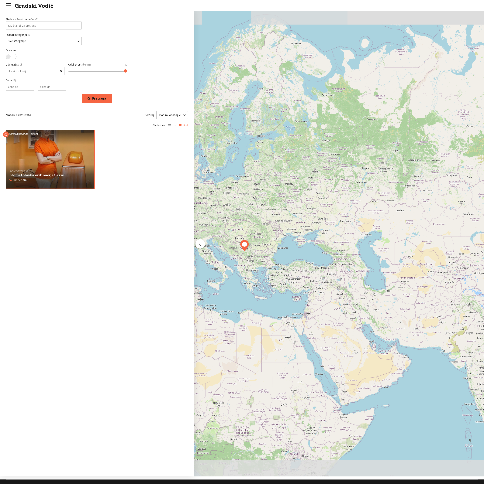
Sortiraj (149, 115)
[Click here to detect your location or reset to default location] (61, 71)
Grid (185, 125)
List (174, 125)
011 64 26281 (20, 180)
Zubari (34, 134)
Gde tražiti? (13, 64)
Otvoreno (11, 50)
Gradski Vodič (34, 5)
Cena (11, 80)
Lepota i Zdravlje (18, 134)
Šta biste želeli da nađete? (21, 19)
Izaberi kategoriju (17, 34)
